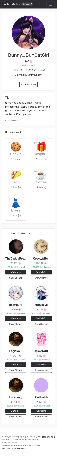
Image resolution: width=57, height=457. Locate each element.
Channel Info (28, 84)
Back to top (48, 436)
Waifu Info (16, 272)
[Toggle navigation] (50, 4)
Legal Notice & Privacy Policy (14, 448)
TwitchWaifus (17, 4)
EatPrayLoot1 (35, 74)
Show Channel (16, 278)
